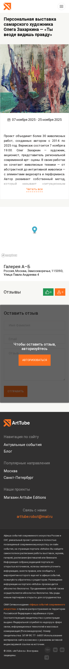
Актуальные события (23, 444)
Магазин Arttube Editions (25, 497)
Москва (10, 471)
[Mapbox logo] (9, 255)
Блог (8, 451)
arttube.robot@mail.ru (34, 516)
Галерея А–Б (17, 266)
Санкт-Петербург (18, 477)
